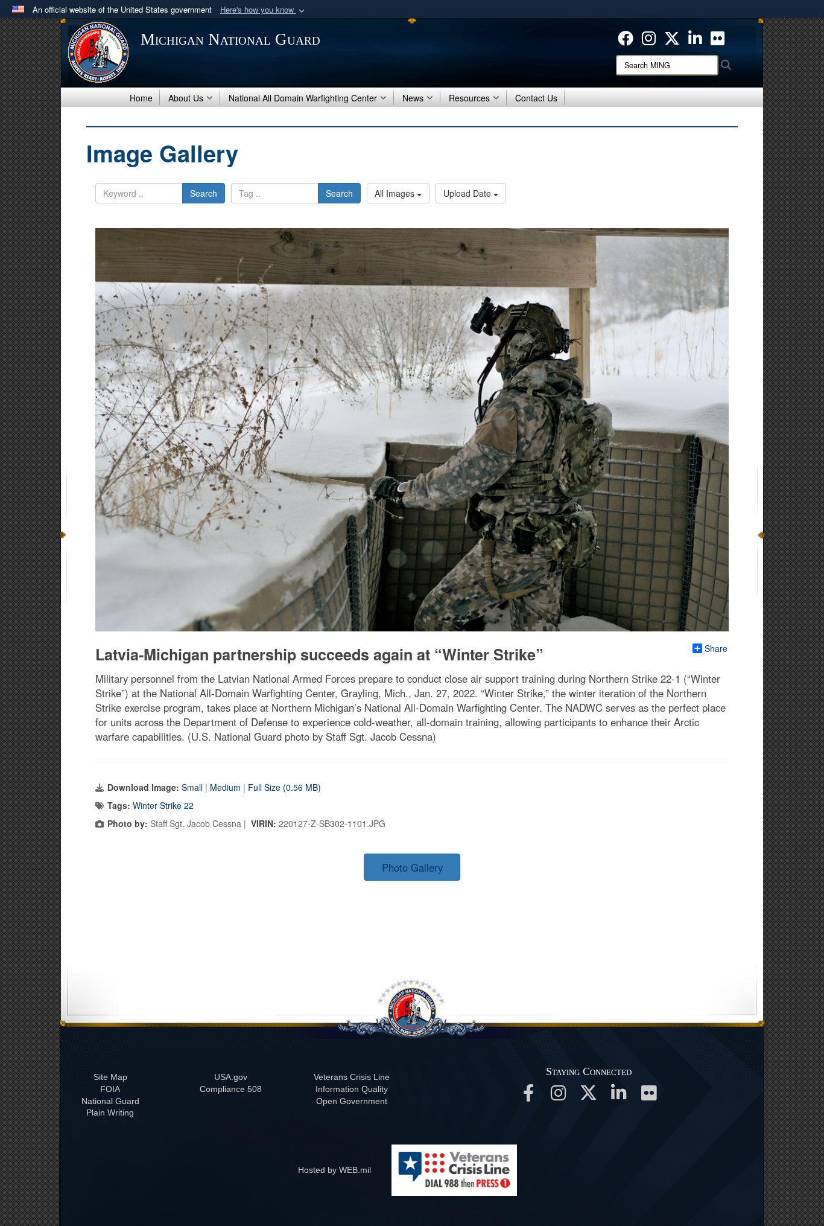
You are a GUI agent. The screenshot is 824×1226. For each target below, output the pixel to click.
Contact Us (536, 98)
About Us (185, 98)
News (412, 98)
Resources (469, 98)
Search (203, 193)
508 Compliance (231, 1089)
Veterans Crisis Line (352, 1077)
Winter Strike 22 (163, 805)
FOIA (110, 1089)
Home (141, 98)
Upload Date (468, 193)
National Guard (110, 1101)
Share (716, 648)
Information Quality (351, 1089)
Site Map (110, 1077)
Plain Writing (110, 1112)
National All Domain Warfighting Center (303, 98)
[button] (263, 10)
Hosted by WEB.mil (334, 1170)
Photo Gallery (412, 867)
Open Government (351, 1101)
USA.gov (230, 1077)
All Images (396, 193)
